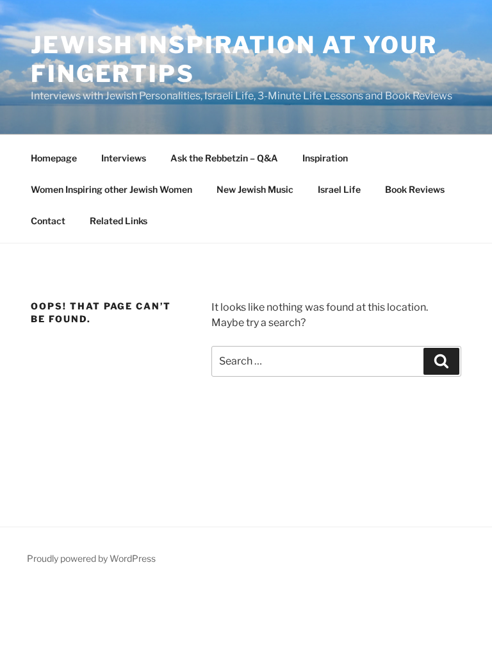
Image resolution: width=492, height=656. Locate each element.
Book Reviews (415, 189)
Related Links (118, 220)
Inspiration (325, 157)
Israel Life (339, 189)
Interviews (123, 157)
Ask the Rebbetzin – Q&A (224, 157)
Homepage (54, 157)
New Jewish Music (255, 189)
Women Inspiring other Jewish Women (111, 189)
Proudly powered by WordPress (91, 558)
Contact (48, 220)
